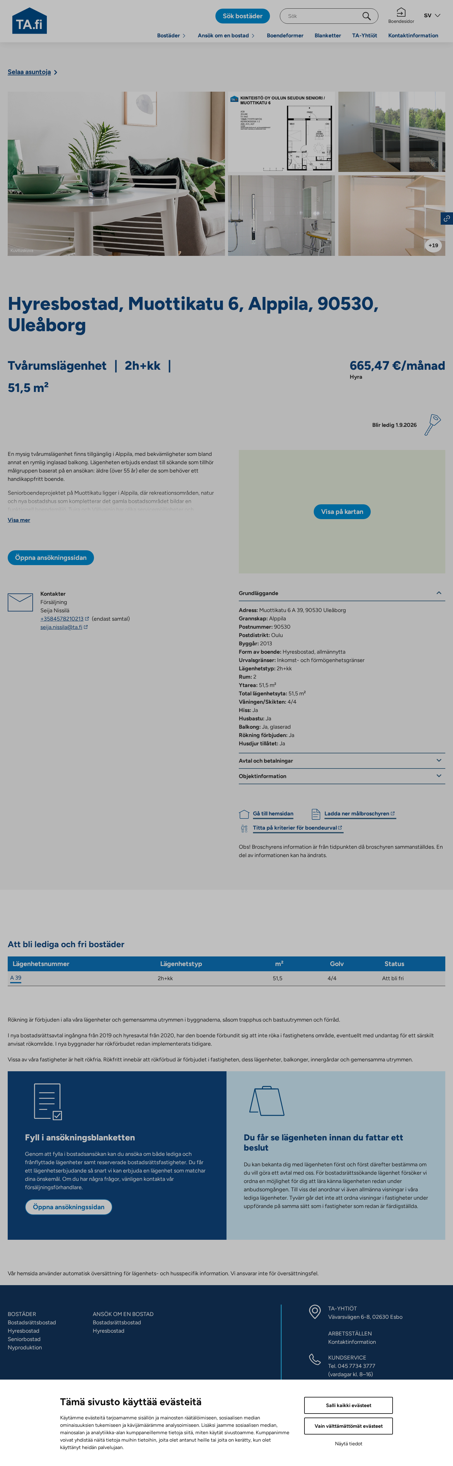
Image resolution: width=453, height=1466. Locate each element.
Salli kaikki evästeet (348, 1405)
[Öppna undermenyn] (184, 35)
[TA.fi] (29, 20)
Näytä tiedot (348, 1444)
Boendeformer (285, 35)
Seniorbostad (24, 1339)
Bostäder (168, 35)
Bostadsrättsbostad (32, 1322)
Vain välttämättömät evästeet (349, 1426)
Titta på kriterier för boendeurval (295, 828)
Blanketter (328, 35)
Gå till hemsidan (273, 813)
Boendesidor (401, 21)
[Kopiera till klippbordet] (447, 218)
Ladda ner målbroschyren (356, 814)
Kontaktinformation (413, 35)
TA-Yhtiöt (364, 35)
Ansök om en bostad (223, 35)
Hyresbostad (23, 1330)
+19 (433, 245)
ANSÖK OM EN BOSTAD (123, 1314)
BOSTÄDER (22, 1314)
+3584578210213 (65, 618)
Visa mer (19, 520)
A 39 (15, 977)
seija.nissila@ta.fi (71, 627)
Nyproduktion (25, 1347)
